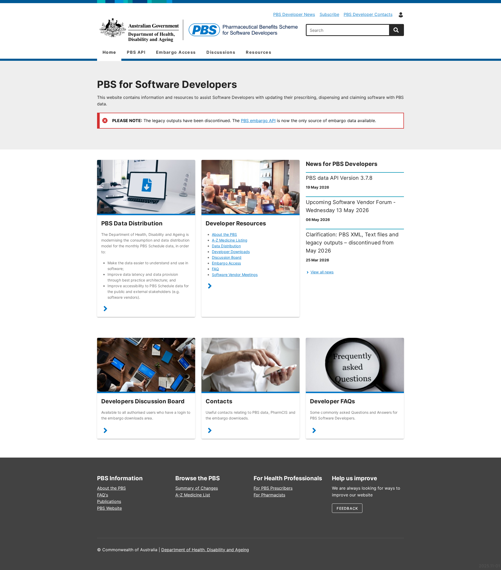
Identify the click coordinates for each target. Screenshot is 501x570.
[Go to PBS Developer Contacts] (250, 365)
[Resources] (210, 287)
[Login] (401, 15)
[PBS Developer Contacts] (210, 431)
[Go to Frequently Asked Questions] (355, 365)
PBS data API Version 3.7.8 (339, 178)
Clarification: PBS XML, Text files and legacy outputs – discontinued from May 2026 (352, 242)
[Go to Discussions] (146, 365)
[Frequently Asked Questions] (314, 431)
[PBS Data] (198, 30)
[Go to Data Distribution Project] (146, 187)
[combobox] (348, 30)
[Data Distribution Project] (105, 310)
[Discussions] (105, 431)
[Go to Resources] (250, 187)
